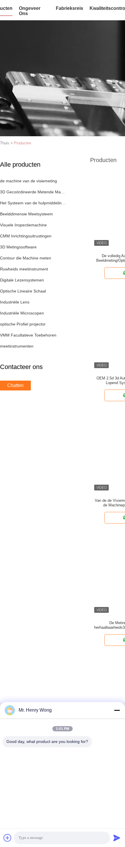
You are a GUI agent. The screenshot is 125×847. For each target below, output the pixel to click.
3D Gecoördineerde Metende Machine (33, 192)
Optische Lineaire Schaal (23, 291)
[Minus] (116, 710)
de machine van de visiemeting (28, 181)
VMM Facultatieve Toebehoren (28, 335)
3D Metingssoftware (18, 247)
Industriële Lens (14, 302)
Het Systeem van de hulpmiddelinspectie (33, 203)
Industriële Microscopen (22, 313)
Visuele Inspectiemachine (23, 225)
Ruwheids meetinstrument (24, 269)
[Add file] (7, 837)
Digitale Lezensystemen (22, 280)
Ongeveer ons (29, 11)
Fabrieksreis (69, 8)
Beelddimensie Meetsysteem (26, 214)
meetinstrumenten (16, 346)
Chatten (15, 385)
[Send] (117, 837)
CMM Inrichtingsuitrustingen (25, 236)
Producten (22, 143)
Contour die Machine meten (25, 258)
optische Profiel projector (23, 324)
